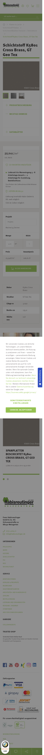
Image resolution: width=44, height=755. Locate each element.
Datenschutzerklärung (25, 387)
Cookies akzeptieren (21, 410)
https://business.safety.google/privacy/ (21, 392)
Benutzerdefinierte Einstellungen (20, 402)
